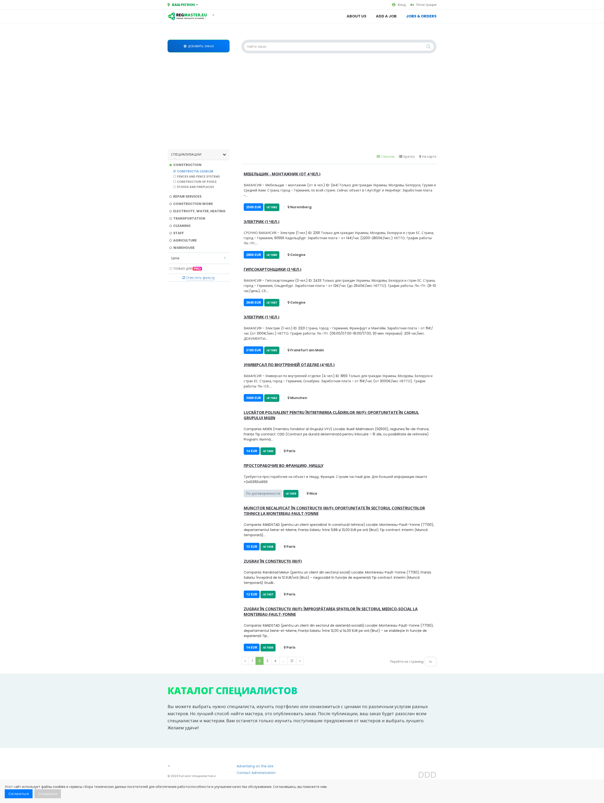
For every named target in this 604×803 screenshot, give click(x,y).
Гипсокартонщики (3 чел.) (272, 269)
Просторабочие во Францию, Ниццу (283, 465)
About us (356, 16)
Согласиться (18, 793)
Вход (402, 4)
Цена (175, 258)
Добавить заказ (200, 46)
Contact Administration (256, 772)
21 (291, 661)
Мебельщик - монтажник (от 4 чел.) (282, 174)
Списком (387, 156)
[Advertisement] (302, 102)
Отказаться (47, 793)
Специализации (186, 154)
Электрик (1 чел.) (261, 221)
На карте (428, 156)
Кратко (408, 156)
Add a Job (386, 16)
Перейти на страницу (407, 661)
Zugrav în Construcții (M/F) (273, 561)
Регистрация (426, 4)
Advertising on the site (255, 766)
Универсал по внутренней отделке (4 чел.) (289, 364)
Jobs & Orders (421, 16)
